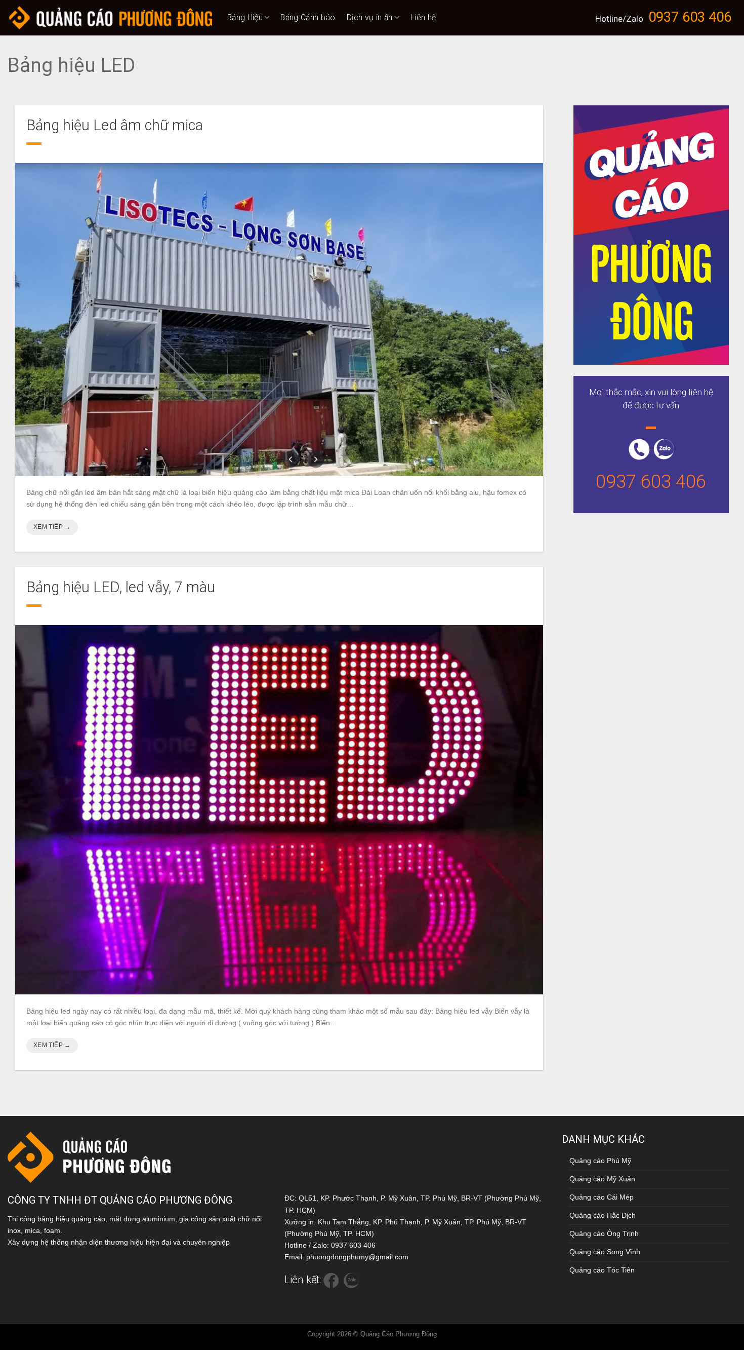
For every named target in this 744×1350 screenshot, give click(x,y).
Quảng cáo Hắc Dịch (602, 1215)
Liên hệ (423, 17)
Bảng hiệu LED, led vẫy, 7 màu (120, 587)
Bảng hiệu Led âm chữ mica (114, 125)
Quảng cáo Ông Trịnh (604, 1233)
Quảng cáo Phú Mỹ (600, 1160)
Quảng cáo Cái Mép (601, 1197)
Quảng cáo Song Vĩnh (604, 1252)
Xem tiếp (52, 526)
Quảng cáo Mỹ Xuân (602, 1179)
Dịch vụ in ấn (370, 17)
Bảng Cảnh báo (307, 17)
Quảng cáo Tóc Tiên (602, 1270)
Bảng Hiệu (245, 17)
